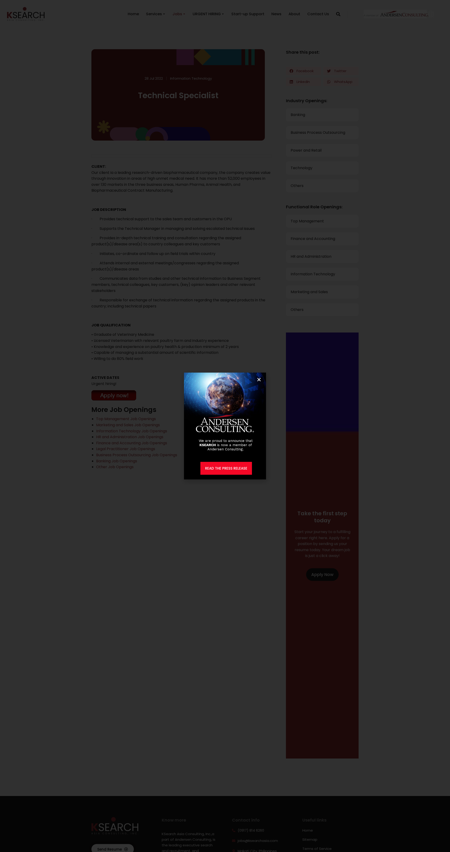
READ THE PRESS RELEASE (226, 468)
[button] (259, 379)
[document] (225, 426)
